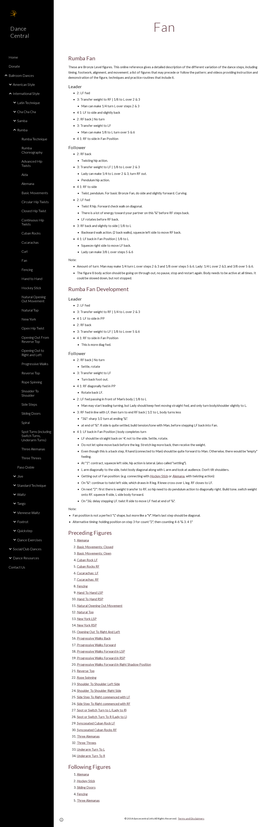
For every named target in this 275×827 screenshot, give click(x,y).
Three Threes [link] (31, 458)
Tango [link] (21, 503)
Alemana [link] (27, 183)
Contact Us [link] (17, 567)
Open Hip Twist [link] (32, 328)
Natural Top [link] (30, 310)
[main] (164, 27)
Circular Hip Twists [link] (35, 202)
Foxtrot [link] (22, 522)
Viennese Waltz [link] (28, 513)
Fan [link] (24, 260)
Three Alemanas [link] (33, 449)
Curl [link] (24, 251)
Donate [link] (14, 66)
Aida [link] (24, 174)
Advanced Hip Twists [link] (31, 163)
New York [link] (28, 319)
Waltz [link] (21, 494)
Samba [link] (22, 121)
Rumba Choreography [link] (32, 150)
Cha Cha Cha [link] (26, 112)
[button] (270, 6)
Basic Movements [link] (34, 193)
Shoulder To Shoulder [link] (30, 393)
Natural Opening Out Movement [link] (33, 299)
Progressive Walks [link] (34, 364)
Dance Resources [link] (26, 558)
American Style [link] (24, 84)
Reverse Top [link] (30, 373)
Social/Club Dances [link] (27, 549)
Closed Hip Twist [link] (33, 211)
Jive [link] (20, 476)
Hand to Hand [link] (31, 279)
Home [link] (13, 57)
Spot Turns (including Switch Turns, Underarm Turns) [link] (36, 435)
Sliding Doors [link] (31, 413)
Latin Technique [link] (28, 103)
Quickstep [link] (24, 531)
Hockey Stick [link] (31, 288)
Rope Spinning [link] (31, 382)
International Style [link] (26, 93)
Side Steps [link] (29, 404)
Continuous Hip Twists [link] (32, 222)
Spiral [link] (25, 422)
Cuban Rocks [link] (31, 233)
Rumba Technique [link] (34, 139)
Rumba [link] (22, 130)
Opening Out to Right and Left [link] (32, 352)
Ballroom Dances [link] (21, 75)
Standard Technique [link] (31, 485)
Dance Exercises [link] (29, 540)
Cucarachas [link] (30, 242)
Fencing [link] (27, 270)
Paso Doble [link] (25, 467)
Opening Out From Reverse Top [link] (35, 339)
